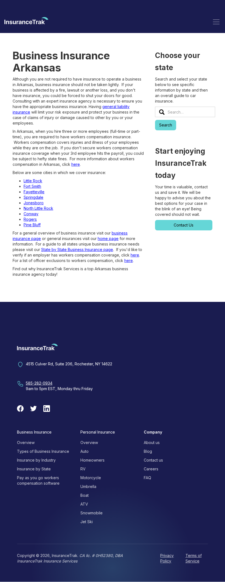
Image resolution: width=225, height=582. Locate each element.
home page (108, 238)
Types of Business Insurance (43, 451)
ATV (84, 504)
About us (152, 442)
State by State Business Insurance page (77, 249)
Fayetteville (34, 191)
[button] (216, 21)
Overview (26, 442)
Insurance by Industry (36, 460)
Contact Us (183, 225)
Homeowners (92, 460)
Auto (84, 451)
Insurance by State (34, 469)
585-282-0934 (39, 383)
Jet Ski (86, 521)
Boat (84, 495)
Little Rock (33, 180)
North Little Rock (38, 208)
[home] (26, 21)
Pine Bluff (32, 224)
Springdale (33, 197)
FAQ (147, 477)
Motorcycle (90, 477)
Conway (31, 213)
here (75, 164)
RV (83, 469)
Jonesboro (34, 202)
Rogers (30, 219)
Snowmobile (91, 513)
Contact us (153, 460)
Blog (148, 451)
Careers (151, 469)
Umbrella (88, 486)
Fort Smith (32, 186)
